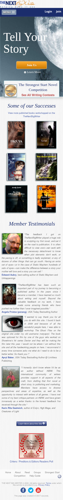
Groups (37, 472)
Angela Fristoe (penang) (14, 311)
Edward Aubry (9, 274)
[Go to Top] (59, 476)
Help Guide (35, 475)
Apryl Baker (8, 357)
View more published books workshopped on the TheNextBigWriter (31, 114)
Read (27, 472)
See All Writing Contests (38, 95)
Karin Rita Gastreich (12, 407)
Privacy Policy (44, 484)
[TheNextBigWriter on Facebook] (24, 490)
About (18, 472)
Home (8, 472)
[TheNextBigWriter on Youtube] (39, 490)
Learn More (33, 72)
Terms (48, 483)
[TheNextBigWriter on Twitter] (31, 490)
